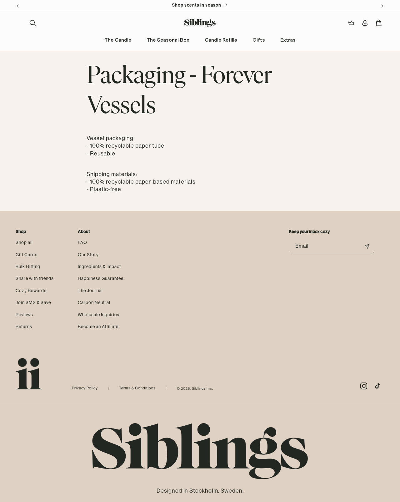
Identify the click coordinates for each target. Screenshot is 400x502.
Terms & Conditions (137, 388)
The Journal (90, 290)
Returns (24, 326)
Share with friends (35, 278)
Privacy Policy (85, 388)
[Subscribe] (367, 246)
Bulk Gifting (28, 266)
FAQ (82, 242)
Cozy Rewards (31, 290)
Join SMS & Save (33, 302)
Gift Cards (27, 254)
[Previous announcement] (18, 6)
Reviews (24, 314)
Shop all (24, 242)
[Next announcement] (382, 6)
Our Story (88, 254)
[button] (32, 23)
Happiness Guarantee (100, 278)
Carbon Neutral (94, 302)
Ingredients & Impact (99, 266)
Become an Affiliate (98, 326)
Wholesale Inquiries (98, 314)
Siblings (199, 389)
